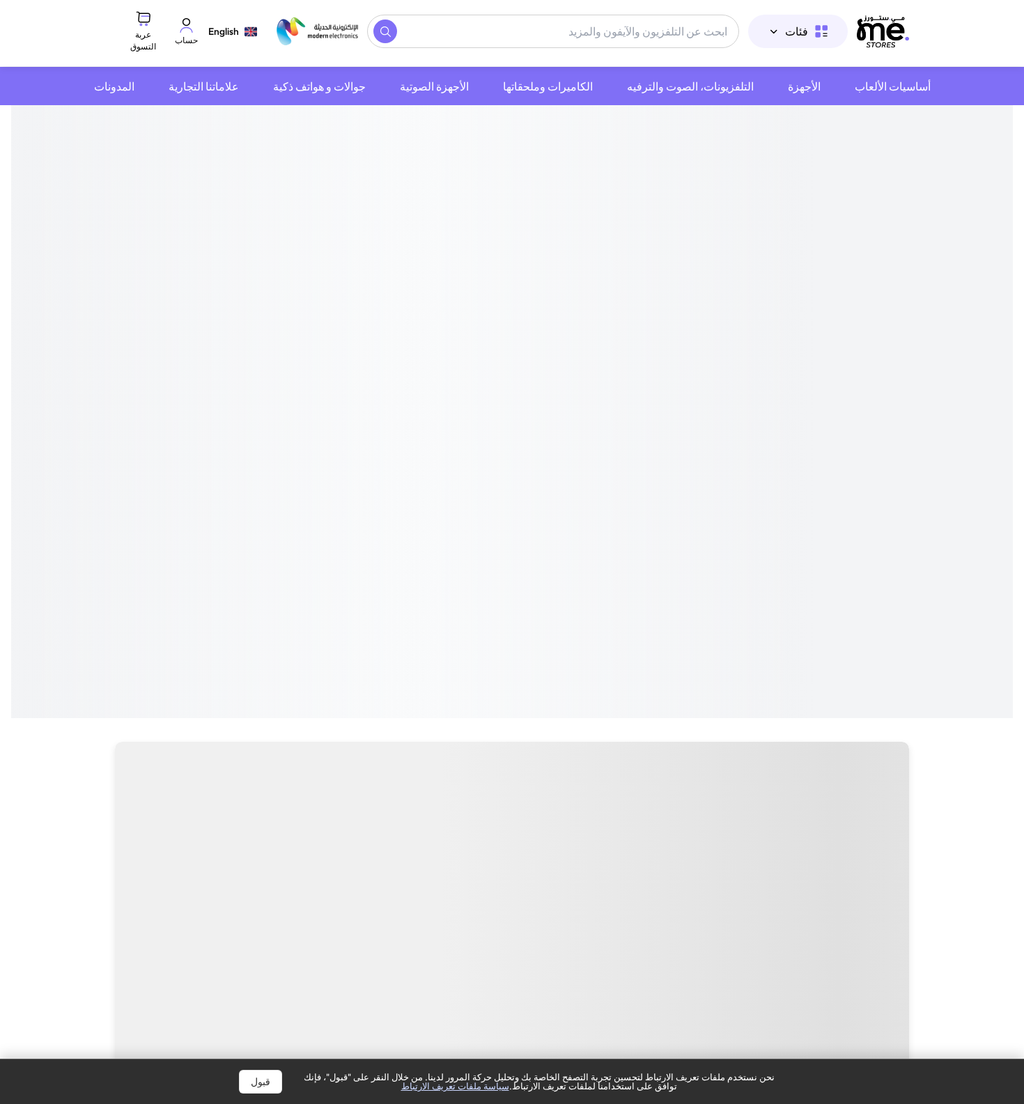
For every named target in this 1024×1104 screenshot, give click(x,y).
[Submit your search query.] (385, 31)
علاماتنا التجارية (204, 86)
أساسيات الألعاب (893, 86)
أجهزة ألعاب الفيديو (508, 752)
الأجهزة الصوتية (434, 86)
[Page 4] (504, 442)
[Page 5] (495, 442)
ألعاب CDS (393, 752)
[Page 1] (529, 441)
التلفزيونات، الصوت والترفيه (690, 86)
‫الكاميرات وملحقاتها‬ (548, 86)
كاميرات (778, 752)
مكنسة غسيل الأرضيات (267, 752)
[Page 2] (520, 442)
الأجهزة (804, 86)
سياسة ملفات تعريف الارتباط (455, 1085)
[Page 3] (512, 442)
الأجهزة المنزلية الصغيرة (656, 752)
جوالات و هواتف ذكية (319, 86)
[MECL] (883, 31)
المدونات (114, 86)
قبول (260, 1081)
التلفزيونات (865, 752)
